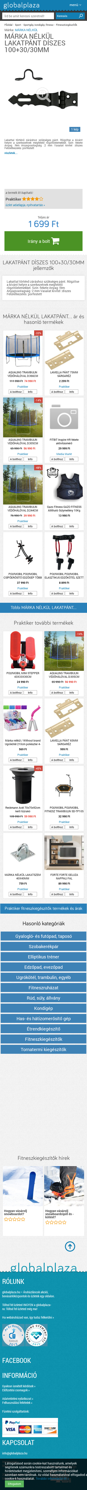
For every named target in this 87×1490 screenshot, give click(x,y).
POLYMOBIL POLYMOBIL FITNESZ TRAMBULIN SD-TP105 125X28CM (64, 809)
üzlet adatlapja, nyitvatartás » (25, 205)
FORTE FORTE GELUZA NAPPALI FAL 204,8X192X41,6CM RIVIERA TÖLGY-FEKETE (64, 876)
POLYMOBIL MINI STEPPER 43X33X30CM (22, 674)
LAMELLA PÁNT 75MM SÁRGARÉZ (64, 374)
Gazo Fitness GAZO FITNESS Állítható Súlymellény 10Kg (64, 508)
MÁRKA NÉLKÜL (26, 30)
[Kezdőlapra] (21, 9)
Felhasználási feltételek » (17, 1402)
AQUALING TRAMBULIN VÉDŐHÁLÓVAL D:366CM (23, 374)
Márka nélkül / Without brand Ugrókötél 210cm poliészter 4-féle (23, 742)
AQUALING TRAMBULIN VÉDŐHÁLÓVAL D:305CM (23, 441)
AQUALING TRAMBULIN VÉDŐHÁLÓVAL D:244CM (23, 508)
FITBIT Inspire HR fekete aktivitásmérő (64, 441)
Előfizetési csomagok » (16, 1390)
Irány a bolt (39, 241)
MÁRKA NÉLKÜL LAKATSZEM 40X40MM (23, 876)
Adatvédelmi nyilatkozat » (17, 1398)
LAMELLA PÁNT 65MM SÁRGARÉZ (64, 742)
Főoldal (8, 24)
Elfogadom (14, 1484)
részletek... (11, 153)
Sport (18, 24)
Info (30, 391)
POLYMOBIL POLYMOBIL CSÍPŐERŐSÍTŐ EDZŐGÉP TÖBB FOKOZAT (23, 575)
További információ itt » (52, 1478)
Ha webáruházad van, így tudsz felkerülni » (28, 1317)
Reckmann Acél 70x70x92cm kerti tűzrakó (22, 809)
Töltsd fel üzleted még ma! (21, 1309)
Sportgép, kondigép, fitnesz (38, 24)
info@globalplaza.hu (14, 1453)
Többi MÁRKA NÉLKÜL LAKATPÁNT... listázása (43, 609)
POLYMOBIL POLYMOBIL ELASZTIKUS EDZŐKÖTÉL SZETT (64, 575)
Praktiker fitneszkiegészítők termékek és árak (43, 908)
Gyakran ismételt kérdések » (18, 1386)
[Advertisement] (43, 1104)
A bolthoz (16, 391)
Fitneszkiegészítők (66, 24)
